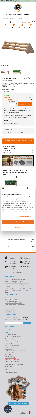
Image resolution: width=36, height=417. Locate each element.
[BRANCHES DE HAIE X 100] (10, 182)
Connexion (7, 329)
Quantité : (12, 101)
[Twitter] (10, 311)
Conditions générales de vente (13, 336)
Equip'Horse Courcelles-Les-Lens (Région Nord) (18, 288)
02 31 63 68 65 (16, 22)
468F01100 (15, 84)
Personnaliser (17, 227)
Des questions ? (8, 120)
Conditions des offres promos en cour (15, 350)
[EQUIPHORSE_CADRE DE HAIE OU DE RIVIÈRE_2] (5, 72)
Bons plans (8, 354)
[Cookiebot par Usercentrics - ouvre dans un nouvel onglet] (26, 188)
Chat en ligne (7, 150)
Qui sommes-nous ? (10, 334)
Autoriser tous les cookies (18, 222)
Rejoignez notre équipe (11, 299)
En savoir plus (5, 91)
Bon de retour (8, 349)
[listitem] (16, 233)
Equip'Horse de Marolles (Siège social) (15, 279)
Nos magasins (7, 152)
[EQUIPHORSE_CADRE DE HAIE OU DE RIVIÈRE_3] (16, 72)
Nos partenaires (9, 343)
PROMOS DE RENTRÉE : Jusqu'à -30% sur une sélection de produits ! (18, 1)
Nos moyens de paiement (12, 345)
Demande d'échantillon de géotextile (15, 304)
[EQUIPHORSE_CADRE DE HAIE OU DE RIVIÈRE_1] (18, 47)
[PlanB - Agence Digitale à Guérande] (24, 412)
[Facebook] (6, 311)
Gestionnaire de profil (10, 340)
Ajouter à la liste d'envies (11, 123)
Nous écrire (8, 297)
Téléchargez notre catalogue (18, 403)
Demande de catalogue (11, 301)
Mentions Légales (9, 338)
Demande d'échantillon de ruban (13, 303)
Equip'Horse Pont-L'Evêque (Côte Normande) (17, 283)
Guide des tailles (9, 352)
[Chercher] (33, 18)
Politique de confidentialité (12, 342)
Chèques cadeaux (9, 356)
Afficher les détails (25, 216)
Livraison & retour (9, 146)
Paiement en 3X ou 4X (9, 148)
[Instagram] (13, 311)
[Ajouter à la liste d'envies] (31, 100)
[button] (3, 233)
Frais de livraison (9, 347)
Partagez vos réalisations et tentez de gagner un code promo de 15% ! (18, 141)
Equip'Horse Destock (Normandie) (14, 281)
